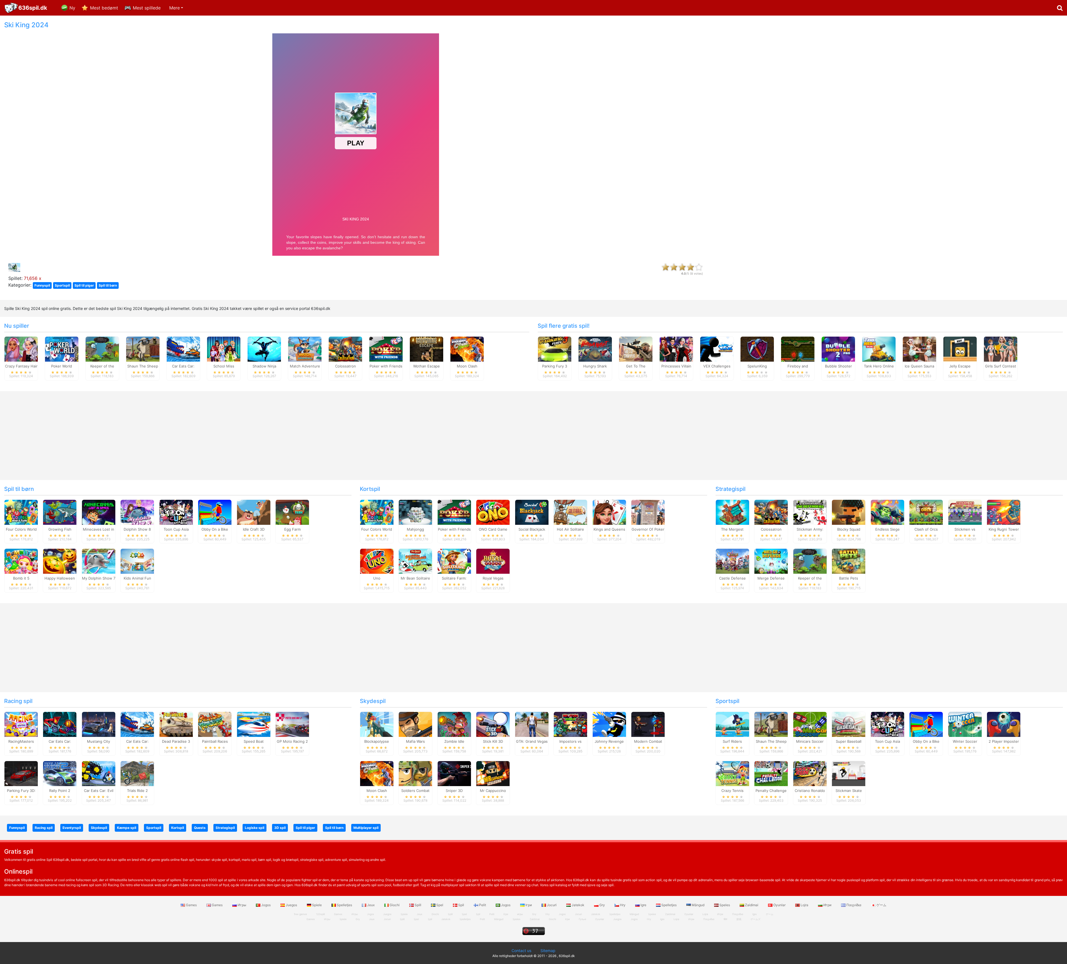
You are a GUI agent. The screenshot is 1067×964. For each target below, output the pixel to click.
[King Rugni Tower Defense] (1003, 512)
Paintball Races (215, 741)
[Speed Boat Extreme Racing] (253, 724)
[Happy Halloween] (59, 561)
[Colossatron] (345, 349)
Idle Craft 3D (254, 529)
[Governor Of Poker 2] (648, 512)
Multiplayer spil (365, 828)
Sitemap (547, 950)
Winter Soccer (965, 741)
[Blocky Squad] (848, 512)
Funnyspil (42, 285)
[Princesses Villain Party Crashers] (676, 349)
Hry (622, 905)
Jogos (265, 905)
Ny (72, 8)
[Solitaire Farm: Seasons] (454, 561)
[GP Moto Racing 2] (292, 724)
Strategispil (731, 489)
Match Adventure (305, 366)
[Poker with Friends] (386, 349)
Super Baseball (848, 741)
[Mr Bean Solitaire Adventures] (415, 561)
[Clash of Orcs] (926, 512)
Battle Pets (848, 578)
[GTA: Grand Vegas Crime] (532, 724)
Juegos (291, 905)
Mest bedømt (104, 8)
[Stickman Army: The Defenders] (810, 512)
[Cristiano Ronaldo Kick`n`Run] (810, 773)
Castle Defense (732, 578)
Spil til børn (108, 285)
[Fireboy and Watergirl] (797, 349)
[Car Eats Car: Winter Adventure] (183, 349)
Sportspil (62, 285)
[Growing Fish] (59, 512)
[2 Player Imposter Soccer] (1003, 724)
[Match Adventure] (304, 349)
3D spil (280, 828)
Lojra (804, 905)
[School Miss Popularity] (223, 349)
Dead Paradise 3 (176, 741)
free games (300, 914)
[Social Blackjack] (532, 512)
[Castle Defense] (732, 561)
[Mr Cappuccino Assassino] (493, 773)
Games (191, 905)
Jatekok (578, 905)
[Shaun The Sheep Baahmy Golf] (142, 349)
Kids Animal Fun (137, 578)
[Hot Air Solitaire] (570, 512)
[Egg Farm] (292, 512)
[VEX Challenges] (717, 349)
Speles (725, 905)
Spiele (317, 905)
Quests (200, 828)
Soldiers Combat (415, 790)
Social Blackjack (531, 529)
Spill (418, 905)
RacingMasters (21, 741)
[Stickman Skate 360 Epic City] (848, 773)
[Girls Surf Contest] (1000, 349)
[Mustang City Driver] (98, 724)
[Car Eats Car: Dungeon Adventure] (59, 724)
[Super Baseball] (848, 724)
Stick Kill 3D (493, 741)
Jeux (370, 905)
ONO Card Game (493, 529)
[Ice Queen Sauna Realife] (919, 349)
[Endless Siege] (887, 512)
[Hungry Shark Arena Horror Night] (595, 349)
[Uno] (376, 561)
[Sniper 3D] (454, 773)
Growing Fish (59, 529)
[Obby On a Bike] (214, 512)
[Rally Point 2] (59, 773)
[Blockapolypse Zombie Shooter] (376, 724)
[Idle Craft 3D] (253, 512)
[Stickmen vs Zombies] (965, 512)
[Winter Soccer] (965, 724)
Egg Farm (292, 529)
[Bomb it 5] (21, 561)
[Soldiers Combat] (415, 773)
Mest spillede (147, 8)
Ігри (529, 905)
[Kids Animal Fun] (137, 561)
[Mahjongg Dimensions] (415, 512)
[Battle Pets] (848, 561)
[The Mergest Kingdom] (732, 512)
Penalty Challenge (771, 790)
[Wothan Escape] (426, 349)
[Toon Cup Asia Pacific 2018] (176, 512)
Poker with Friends (386, 366)
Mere (174, 8)
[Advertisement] (889, 104)
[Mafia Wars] (415, 724)
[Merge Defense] (771, 561)
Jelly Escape (960, 366)
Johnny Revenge (609, 741)
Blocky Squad (848, 529)
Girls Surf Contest (1000, 366)
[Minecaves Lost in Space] (98, 512)
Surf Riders (732, 741)
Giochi (394, 905)
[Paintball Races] (214, 724)
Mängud (698, 905)
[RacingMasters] (21, 724)
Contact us (521, 950)
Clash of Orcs (926, 529)
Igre (643, 905)
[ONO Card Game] (493, 512)
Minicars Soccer (810, 741)
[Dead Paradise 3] (176, 724)
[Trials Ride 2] (137, 773)
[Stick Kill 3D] (493, 724)
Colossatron (345, 366)
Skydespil (373, 701)
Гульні (582, 919)
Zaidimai (751, 905)
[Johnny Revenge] (609, 724)
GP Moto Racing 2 (292, 741)
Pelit (482, 905)
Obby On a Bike (214, 529)
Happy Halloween (59, 578)
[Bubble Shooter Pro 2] (838, 349)
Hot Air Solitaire (570, 529)
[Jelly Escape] (960, 349)
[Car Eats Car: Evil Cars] (98, 773)
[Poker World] (61, 349)
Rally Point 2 (59, 790)
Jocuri (551, 905)
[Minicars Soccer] (810, 724)
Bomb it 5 (21, 578)
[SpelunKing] (757, 349)
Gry (602, 905)
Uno (376, 578)
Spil (461, 905)
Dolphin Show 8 (137, 529)
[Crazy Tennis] (732, 773)
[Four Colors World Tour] (21, 512)
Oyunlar (779, 905)
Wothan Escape (426, 366)
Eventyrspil (72, 828)
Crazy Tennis (732, 790)
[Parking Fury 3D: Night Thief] (21, 773)
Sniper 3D (454, 790)
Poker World (61, 366)
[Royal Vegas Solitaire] (493, 561)
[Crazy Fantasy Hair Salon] (21, 349)
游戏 (738, 919)
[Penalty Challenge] (771, 773)
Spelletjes (344, 905)
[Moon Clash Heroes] (467, 349)
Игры (242, 905)
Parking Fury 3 (554, 366)
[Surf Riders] (732, 724)
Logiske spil (254, 828)
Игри (827, 905)
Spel (439, 905)
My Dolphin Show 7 (98, 578)
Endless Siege (887, 529)
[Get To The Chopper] (635, 349)
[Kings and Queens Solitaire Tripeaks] (609, 512)
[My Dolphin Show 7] (98, 561)
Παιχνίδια (854, 905)
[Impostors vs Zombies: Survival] (570, 724)
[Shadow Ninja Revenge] (264, 349)
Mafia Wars (415, 741)
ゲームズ (756, 919)
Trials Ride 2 (137, 790)
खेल (725, 919)
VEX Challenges (717, 366)
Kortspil (370, 489)
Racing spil (18, 701)
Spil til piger (84, 285)
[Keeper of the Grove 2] (102, 349)
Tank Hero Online (879, 366)
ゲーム (881, 905)
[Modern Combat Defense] (648, 724)
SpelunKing (757, 366)
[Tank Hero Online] (879, 349)
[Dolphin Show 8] (137, 512)
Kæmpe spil (126, 828)
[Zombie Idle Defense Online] (454, 724)
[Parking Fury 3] (554, 349)
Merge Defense (771, 578)
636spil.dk (32, 7)
